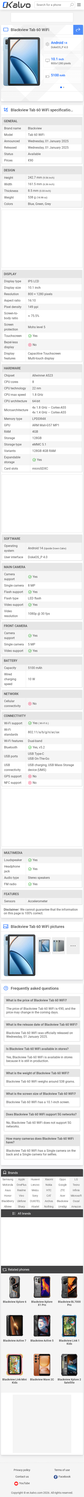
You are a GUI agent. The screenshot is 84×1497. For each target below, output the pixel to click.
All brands (24, 1213)
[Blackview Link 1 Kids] (69, 1326)
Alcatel (35, 1206)
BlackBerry (8, 1201)
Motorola (8, 1184)
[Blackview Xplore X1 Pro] (42, 1287)
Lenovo (35, 1184)
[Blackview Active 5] (42, 1326)
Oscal (76, 1201)
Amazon (76, 1206)
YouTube (24, 1483)
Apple (21, 1179)
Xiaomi (49, 1179)
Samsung (7, 1179)
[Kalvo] (16, 5)
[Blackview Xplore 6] (14, 1287)
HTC (48, 1190)
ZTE (62, 1190)
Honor (7, 1195)
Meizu (35, 1190)
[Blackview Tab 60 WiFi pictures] (22, 61)
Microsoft (76, 1195)
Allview (8, 1206)
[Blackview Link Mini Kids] (14, 1365)
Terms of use (62, 1470)
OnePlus (21, 1184)
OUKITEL (35, 1201)
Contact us (22, 1476)
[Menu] (79, 5)
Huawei (35, 1179)
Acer (62, 1195)
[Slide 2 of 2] (63, 87)
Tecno (76, 1184)
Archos (49, 1201)
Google (62, 1184)
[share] (78, 30)
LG (76, 1179)
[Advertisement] (42, 17)
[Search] (71, 5)
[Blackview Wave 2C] (42, 1365)
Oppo (62, 1179)
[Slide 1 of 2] (61, 87)
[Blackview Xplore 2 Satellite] (69, 1365)
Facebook (64, 1476)
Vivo (21, 1195)
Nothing (48, 1206)
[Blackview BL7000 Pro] (69, 1287)
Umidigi (62, 1206)
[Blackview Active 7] (14, 1326)
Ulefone (21, 1201)
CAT (48, 1195)
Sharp (21, 1206)
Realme (21, 1190)
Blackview (62, 1201)
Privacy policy (22, 1470)
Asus (8, 1190)
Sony (35, 1195)
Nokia (49, 1184)
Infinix (76, 1190)
